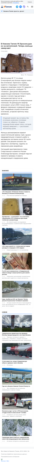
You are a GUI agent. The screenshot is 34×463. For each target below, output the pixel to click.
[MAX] (24, 6)
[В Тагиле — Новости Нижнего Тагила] (7, 7)
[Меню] (32, 7)
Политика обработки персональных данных (14, 454)
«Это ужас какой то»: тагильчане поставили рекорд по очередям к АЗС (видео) (16, 247)
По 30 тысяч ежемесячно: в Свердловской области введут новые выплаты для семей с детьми (16, 272)
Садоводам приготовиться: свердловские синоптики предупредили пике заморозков (15, 438)
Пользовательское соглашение (10, 456)
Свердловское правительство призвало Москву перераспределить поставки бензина (16, 334)
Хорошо (30, 2)
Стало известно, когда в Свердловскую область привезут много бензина (14, 362)
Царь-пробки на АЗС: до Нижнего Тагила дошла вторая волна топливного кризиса (15, 300)
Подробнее (16, 2)
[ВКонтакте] (20, 6)
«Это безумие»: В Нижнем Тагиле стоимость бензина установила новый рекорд (16, 192)
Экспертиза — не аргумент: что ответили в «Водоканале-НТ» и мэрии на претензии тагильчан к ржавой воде (15, 218)
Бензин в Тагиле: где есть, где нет (13, 11)
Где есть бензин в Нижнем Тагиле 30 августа (16, 386)
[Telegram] (17, 6)
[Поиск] (27, 6)
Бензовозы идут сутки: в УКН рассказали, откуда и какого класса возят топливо (15, 411)
